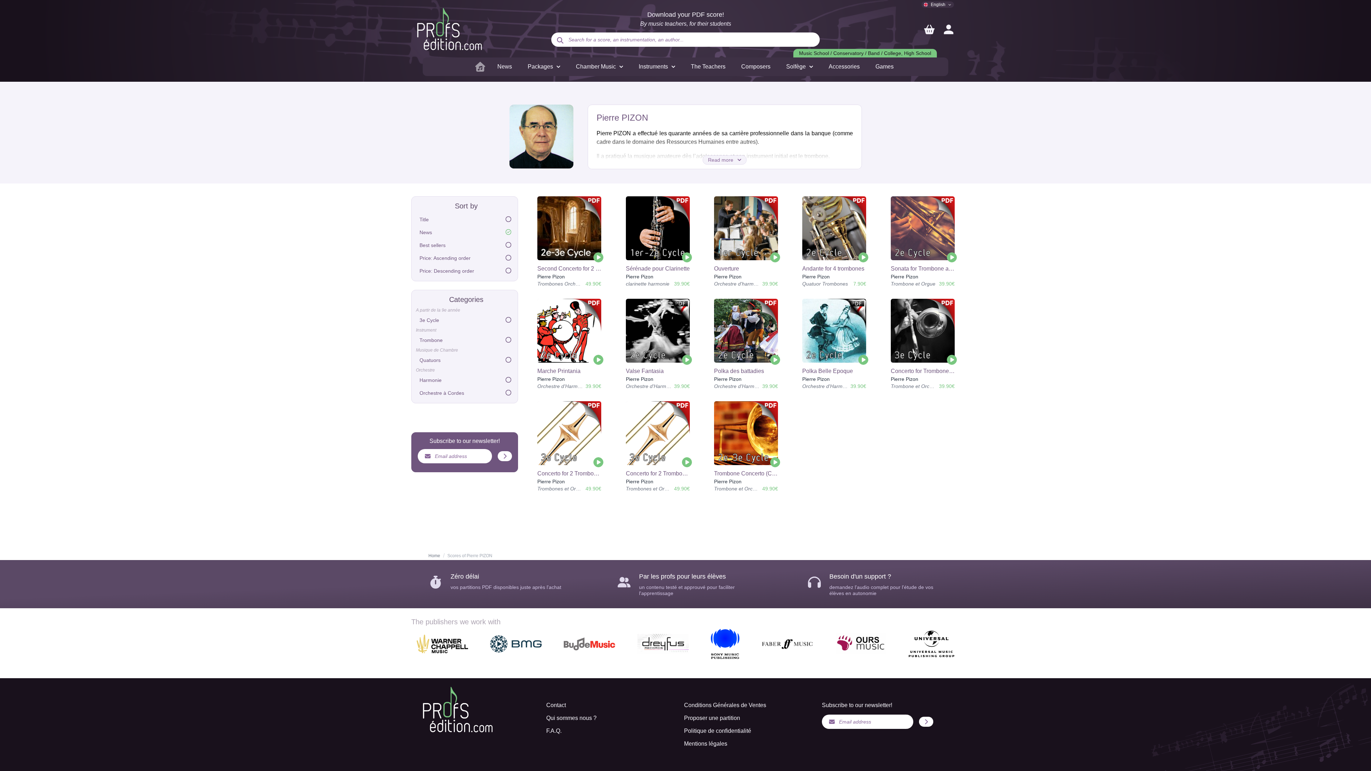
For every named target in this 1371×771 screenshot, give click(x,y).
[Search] (560, 40)
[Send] (505, 456)
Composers (755, 67)
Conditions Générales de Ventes (725, 705)
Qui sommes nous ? (571, 718)
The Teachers (708, 67)
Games (884, 67)
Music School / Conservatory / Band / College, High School (865, 53)
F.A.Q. (554, 731)
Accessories (844, 67)
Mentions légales (705, 744)
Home (434, 555)
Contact (556, 705)
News (504, 67)
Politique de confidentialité (717, 731)
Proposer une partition (712, 718)
